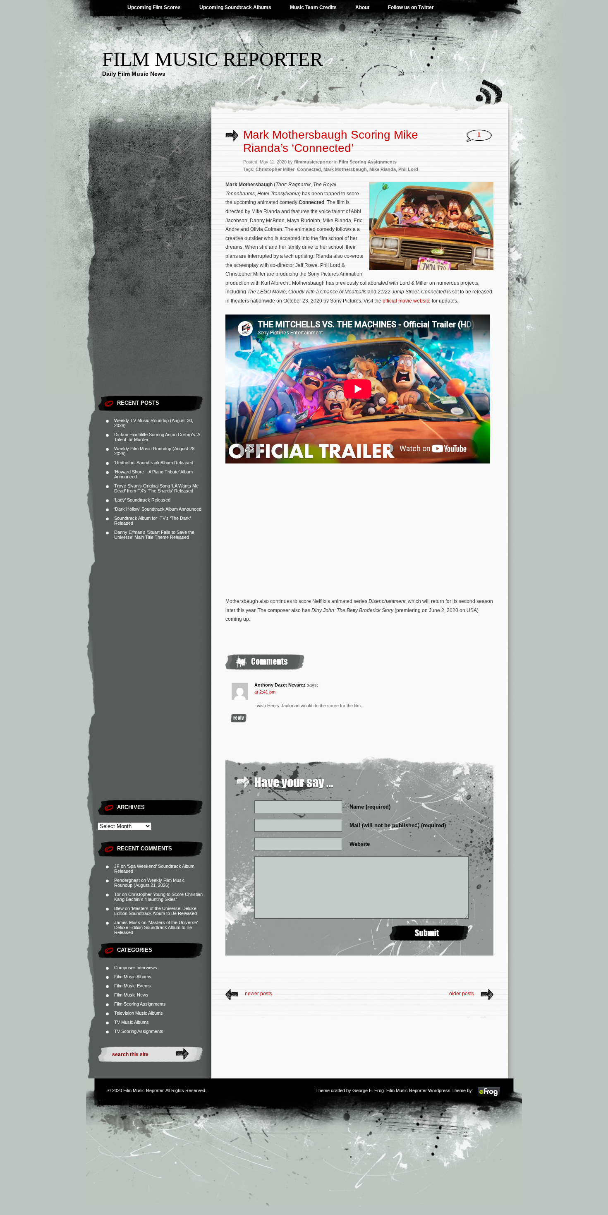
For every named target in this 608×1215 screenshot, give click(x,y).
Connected (309, 169)
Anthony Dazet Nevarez (280, 684)
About (362, 7)
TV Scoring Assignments (138, 1031)
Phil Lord (408, 169)
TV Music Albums (131, 1022)
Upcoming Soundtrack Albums (235, 7)
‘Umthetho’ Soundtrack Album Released (153, 462)
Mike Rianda (382, 169)
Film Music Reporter (212, 59)
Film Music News (131, 994)
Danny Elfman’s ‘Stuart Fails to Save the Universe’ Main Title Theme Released (154, 535)
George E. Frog (368, 1090)
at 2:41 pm (264, 691)
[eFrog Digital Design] (488, 1095)
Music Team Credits (313, 7)
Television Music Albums (138, 1013)
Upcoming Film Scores (154, 7)
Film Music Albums (132, 976)
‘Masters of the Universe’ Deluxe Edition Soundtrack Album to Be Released (155, 911)
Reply (239, 718)
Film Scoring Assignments (140, 1003)
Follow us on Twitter (411, 7)
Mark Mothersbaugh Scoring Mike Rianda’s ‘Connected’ (330, 141)
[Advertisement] (154, 267)
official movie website (407, 301)
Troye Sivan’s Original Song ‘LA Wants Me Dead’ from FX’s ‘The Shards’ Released (156, 488)
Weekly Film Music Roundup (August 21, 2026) (149, 883)
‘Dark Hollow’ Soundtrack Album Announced (157, 509)
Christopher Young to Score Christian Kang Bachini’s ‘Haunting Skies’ (158, 897)
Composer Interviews (135, 967)
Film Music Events (132, 985)
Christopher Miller (275, 169)
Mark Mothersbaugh (345, 169)
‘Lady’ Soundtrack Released (142, 499)
